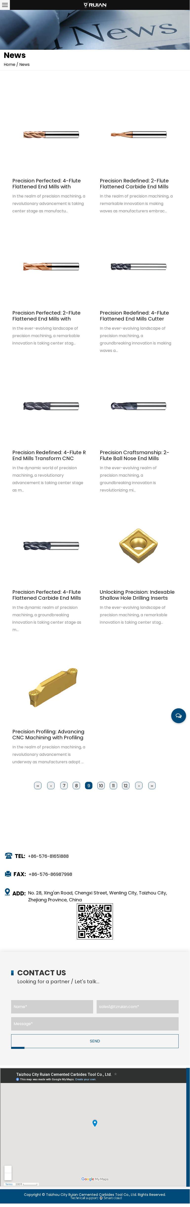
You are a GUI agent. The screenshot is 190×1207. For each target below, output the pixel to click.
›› (152, 786)
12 (126, 786)
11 (113, 786)
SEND (95, 1041)
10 (101, 786)
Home (9, 64)
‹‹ (38, 786)
